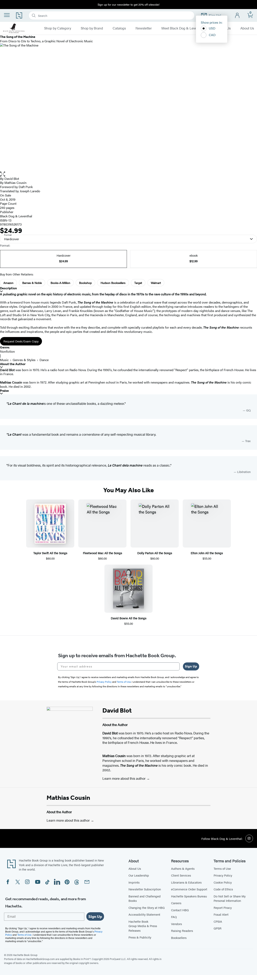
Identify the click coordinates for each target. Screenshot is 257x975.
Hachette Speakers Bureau (189, 896)
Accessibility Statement (144, 914)
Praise (4, 391)
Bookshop (85, 283)
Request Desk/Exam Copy (21, 341)
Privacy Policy (223, 875)
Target (138, 283)
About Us (247, 28)
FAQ (174, 917)
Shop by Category (57, 28)
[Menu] (7, 15)
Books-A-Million (60, 283)
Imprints (134, 882)
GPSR (217, 928)
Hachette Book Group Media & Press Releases (142, 925)
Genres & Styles (24, 359)
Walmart (156, 283)
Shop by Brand (92, 28)
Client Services (181, 875)
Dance (44, 359)
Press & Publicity (139, 937)
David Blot (11, 178)
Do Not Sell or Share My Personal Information (230, 898)
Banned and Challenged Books (144, 898)
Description (8, 288)
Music (4, 359)
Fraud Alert (221, 914)
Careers (176, 903)
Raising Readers (182, 930)
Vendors (176, 924)
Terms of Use (222, 868)
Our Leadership (138, 875)
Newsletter (144, 28)
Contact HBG (180, 910)
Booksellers (179, 938)
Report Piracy (223, 907)
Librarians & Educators (186, 882)
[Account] (237, 15)
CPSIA (218, 921)
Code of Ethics (223, 889)
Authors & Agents (183, 868)
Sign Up (191, 666)
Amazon (8, 283)
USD (212, 28)
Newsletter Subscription (144, 889)
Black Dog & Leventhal (16, 216)
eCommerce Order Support (189, 889)
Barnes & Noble (32, 283)
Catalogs (119, 28)
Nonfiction (7, 351)
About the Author (12, 364)
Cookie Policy (223, 882)
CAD (212, 34)
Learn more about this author (124, 778)
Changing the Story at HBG (146, 907)
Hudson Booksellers (113, 283)
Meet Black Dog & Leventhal (182, 28)
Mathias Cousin (68, 797)
